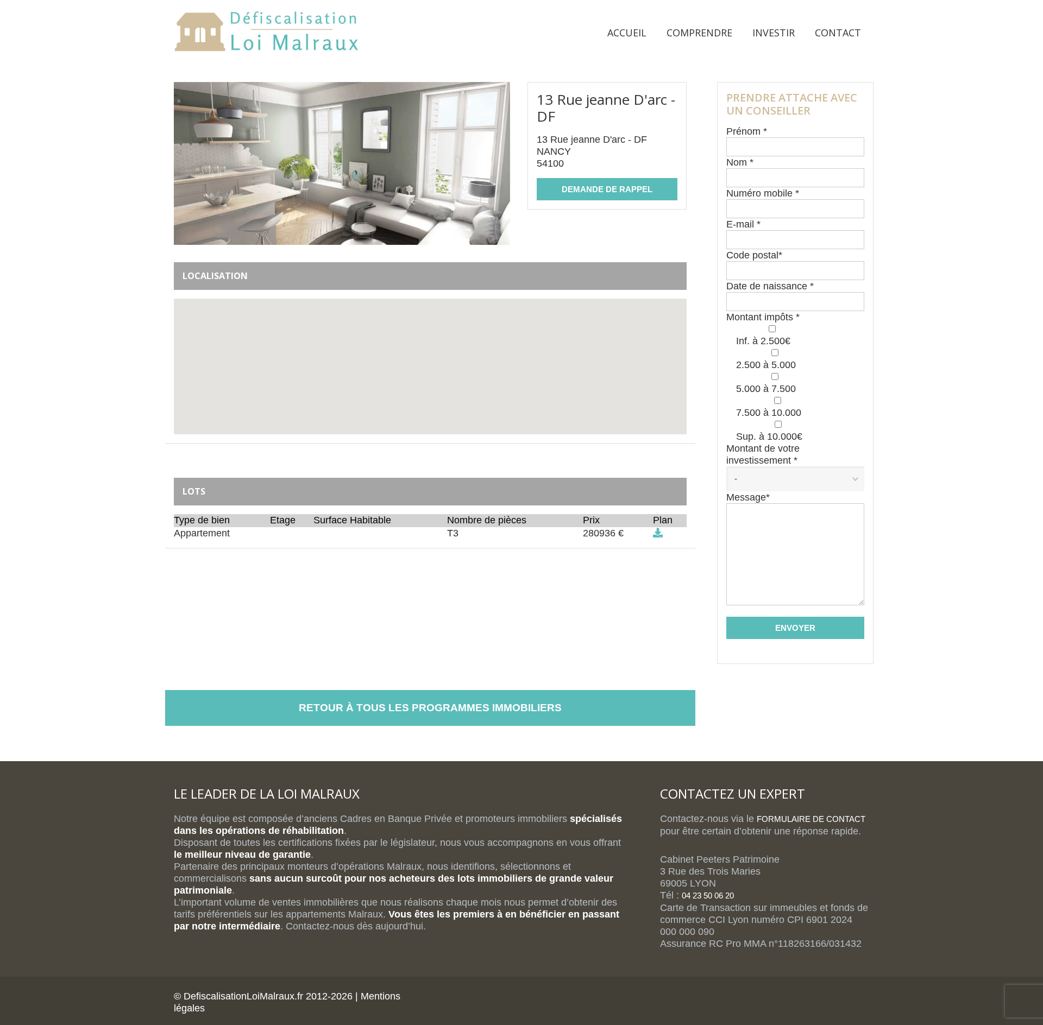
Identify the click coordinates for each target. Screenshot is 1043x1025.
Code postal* (754, 255)
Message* (748, 497)
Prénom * (746, 131)
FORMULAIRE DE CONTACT (811, 819)
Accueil (626, 32)
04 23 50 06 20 (708, 895)
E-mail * (743, 224)
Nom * (739, 162)
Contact (838, 32)
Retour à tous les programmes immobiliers (430, 707)
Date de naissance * (770, 286)
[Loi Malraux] (266, 35)
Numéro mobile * (762, 193)
